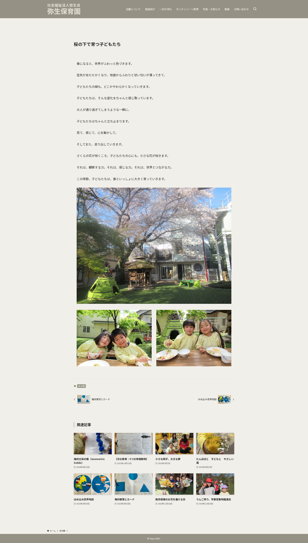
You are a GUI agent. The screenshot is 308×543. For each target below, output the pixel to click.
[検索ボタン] (255, 9)
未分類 (81, 386)
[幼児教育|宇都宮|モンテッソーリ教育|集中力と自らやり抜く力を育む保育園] (64, 9)
